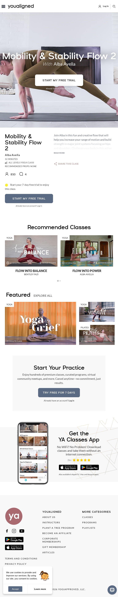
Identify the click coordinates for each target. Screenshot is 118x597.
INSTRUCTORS (51, 522)
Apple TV (75, 474)
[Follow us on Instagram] (14, 531)
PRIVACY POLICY (16, 564)
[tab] (58, 281)
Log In (105, 6)
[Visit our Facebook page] (7, 531)
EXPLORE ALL (43, 295)
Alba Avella (64, 63)
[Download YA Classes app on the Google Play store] (89, 467)
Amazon (91, 474)
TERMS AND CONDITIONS (21, 558)
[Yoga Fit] (97, 312)
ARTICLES (48, 552)
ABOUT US (48, 517)
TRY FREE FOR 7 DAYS (59, 392)
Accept (15, 589)
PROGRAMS (89, 522)
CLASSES (87, 517)
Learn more (40, 588)
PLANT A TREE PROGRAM (58, 528)
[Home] (14, 516)
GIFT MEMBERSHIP (54, 547)
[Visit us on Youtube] (22, 531)
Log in (69, 89)
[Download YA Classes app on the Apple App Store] (68, 467)
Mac (82, 474)
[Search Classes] (114, 6)
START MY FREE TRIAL (59, 80)
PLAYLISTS (88, 528)
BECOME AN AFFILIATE (57, 533)
